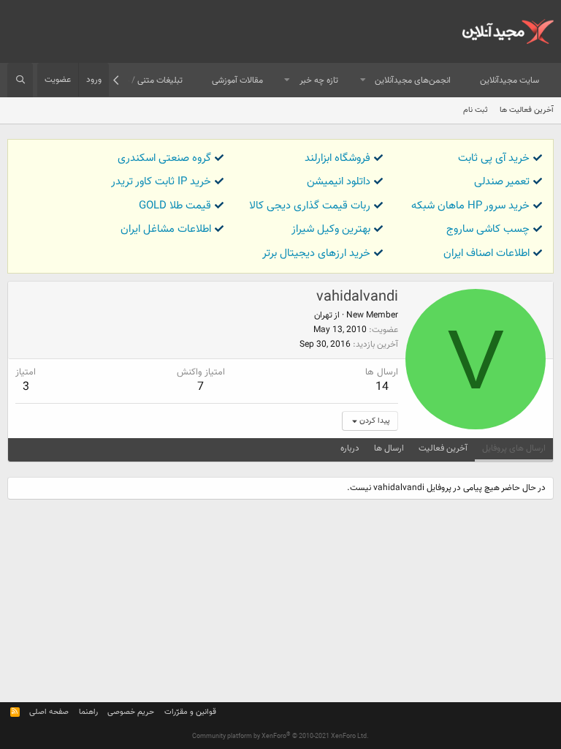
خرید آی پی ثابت (494, 158)
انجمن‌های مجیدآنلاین (413, 80)
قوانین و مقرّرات (190, 712)
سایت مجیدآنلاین (509, 80)
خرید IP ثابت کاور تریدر (161, 181)
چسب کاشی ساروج (488, 229)
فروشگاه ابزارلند (337, 158)
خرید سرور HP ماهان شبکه (470, 205)
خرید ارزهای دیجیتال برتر (316, 253)
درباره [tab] (349, 448)
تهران (323, 315)
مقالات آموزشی (237, 80)
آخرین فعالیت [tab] (443, 448)
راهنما (88, 712)
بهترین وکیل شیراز (330, 229)
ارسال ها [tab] (389, 448)
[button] (363, 81)
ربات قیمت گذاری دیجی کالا (309, 205)
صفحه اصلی (49, 712)
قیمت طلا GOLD (175, 205)
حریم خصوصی (130, 712)
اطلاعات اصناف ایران (486, 253)
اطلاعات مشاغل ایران (166, 229)
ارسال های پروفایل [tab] (514, 448)
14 (382, 387)
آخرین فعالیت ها (527, 110)
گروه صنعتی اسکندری (164, 158)
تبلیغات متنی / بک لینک (141, 80)
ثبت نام (475, 110)
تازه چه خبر (318, 80)
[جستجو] (20, 80)
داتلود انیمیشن (338, 181)
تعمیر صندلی (502, 181)
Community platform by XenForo (280, 736)
